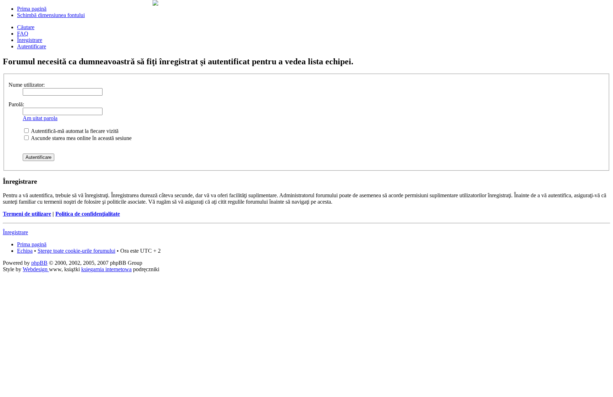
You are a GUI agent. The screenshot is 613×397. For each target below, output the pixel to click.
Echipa (25, 251)
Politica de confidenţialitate (87, 214)
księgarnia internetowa (106, 269)
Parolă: (16, 104)
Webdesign (36, 269)
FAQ (22, 34)
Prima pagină (31, 9)
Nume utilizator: (27, 85)
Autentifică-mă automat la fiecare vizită (74, 131)
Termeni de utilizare (27, 214)
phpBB (39, 263)
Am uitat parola (40, 118)
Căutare (25, 27)
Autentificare (31, 46)
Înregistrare (29, 40)
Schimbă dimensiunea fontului (51, 15)
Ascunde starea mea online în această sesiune (81, 138)
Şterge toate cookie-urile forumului (76, 251)
